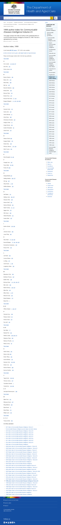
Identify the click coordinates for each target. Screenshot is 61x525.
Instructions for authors (52, 69)
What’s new (49, 162)
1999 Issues (50, 187)
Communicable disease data (50, 168)
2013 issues (51, 107)
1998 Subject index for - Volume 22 (21, 486)
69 (11, 317)
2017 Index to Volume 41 (19, 427)
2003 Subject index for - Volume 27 (21, 467)
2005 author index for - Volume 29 (21, 457)
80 (15, 101)
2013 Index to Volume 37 (19, 436)
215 (10, 80)
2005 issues (51, 125)
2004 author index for (18, 461)
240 (12, 178)
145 (17, 101)
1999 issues (51, 138)
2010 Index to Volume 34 (19, 442)
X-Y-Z (34, 53)
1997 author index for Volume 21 (21, 488)
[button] (56, 523)
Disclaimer (49, 196)
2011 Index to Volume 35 (19, 440)
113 (11, 64)
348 (11, 138)
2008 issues (51, 118)
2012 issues (51, 109)
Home (5, 22)
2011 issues (51, 111)
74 (11, 122)
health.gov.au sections (11, 500)
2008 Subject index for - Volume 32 (21, 448)
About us (49, 164)
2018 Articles (52, 96)
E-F (10, 53)
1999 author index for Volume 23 (22, 481)
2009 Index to (17, 444)
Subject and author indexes (8, 26)
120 (12, 186)
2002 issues (51, 131)
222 (13, 64)
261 (11, 149)
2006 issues (51, 122)
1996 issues (51, 145)
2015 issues (51, 102)
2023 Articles (52, 85)
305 (10, 82)
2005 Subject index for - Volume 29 (21, 459)
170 (12, 141)
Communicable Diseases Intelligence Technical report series (52, 150)
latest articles (52, 58)
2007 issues (51, 120)
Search (52, 45)
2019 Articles (52, 94)
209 (20, 101)
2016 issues (51, 100)
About (6, 505)
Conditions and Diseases (18, 22)
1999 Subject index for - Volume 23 (21, 483)
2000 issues (51, 136)
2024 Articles (52, 83)
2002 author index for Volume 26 (21, 469)
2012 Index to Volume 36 (19, 438)
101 (11, 93)
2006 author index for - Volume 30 (21, 454)
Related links (50, 175)
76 (13, 146)
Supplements (52, 74)
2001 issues (51, 134)
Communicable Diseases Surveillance (10, 24)
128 (11, 69)
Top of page (6, 58)
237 (9, 85)
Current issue (50, 185)
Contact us (49, 173)
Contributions (50, 191)
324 (14, 226)
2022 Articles (52, 87)
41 (14, 101)
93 (13, 127)
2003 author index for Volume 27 (21, 465)
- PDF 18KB (16, 50)
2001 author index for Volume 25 (21, 473)
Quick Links (8, 503)
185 (11, 197)
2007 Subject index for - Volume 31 (21, 452)
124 (15, 98)
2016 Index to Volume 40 (19, 432)
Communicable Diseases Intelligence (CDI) (26, 24)
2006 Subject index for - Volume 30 (21, 456)
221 (12, 125)
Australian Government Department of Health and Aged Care (14, 9)
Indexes (49, 183)
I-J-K (16, 53)
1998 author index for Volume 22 (21, 484)
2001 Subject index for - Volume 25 (21, 475)
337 (9, 66)
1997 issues (51, 142)
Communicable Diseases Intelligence (30, 22)
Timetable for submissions (50, 193)
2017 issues (51, 98)
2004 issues (51, 127)
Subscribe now (52, 53)
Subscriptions (50, 189)
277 (15, 64)
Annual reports (52, 72)
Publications (50, 171)
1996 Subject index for (19, 494)
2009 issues (51, 116)
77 (13, 98)
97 (13, 341)
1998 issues (51, 140)
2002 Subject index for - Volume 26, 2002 (23, 471)
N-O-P (22, 53)
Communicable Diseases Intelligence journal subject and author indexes (21, 429)
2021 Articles (52, 89)
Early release (52, 64)
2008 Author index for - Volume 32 (21, 446)
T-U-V (29, 53)
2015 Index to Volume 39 (19, 431)
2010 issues (51, 114)
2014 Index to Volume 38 (19, 434)
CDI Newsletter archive (52, 50)
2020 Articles (52, 91)
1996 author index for (18, 492)
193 (11, 378)
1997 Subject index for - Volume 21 (21, 490)
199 (11, 143)
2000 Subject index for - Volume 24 (21, 479)
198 (12, 77)
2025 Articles (52, 80)
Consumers (10, 22)
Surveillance (50, 166)
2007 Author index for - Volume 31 (21, 450)
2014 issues (51, 105)
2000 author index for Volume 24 (21, 477)
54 (10, 165)
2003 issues (51, 129)
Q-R (25, 53)
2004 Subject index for (19, 463)
